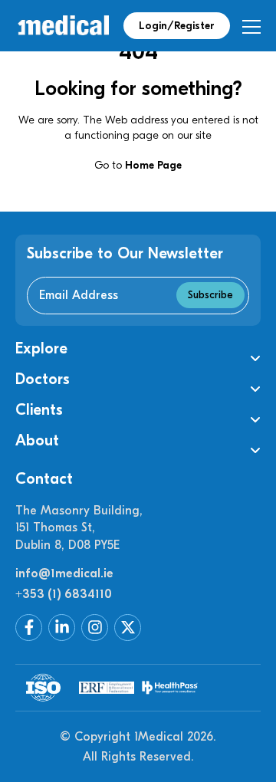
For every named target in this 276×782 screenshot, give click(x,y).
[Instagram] (94, 627)
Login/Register (177, 25)
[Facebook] (28, 627)
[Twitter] (127, 627)
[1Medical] (63, 25)
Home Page (153, 165)
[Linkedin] (61, 627)
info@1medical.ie (64, 573)
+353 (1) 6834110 (63, 594)
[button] (138, 348)
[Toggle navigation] (251, 26)
